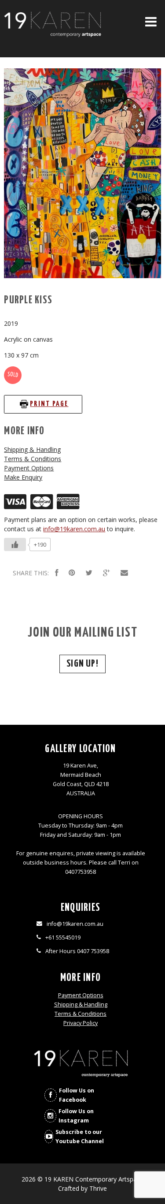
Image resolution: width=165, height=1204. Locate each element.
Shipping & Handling (32, 449)
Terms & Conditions (32, 459)
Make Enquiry (23, 477)
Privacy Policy (80, 1023)
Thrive (98, 1188)
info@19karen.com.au (74, 529)
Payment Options (29, 468)
